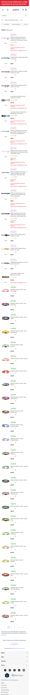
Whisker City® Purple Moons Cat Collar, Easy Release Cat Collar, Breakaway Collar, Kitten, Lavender (18, 39)
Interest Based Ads (5, 689)
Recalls (2, 683)
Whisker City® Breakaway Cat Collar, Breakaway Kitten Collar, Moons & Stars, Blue (18, 194)
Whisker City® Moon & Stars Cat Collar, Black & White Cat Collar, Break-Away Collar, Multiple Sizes (18, 215)
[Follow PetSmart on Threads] (14, 670)
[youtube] (24, 670)
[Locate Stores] (23, 10)
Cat (2, 20)
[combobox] (14, 15)
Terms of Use (3, 685)
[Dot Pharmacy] (17, 675)
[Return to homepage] (16, 10)
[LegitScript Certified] (7, 675)
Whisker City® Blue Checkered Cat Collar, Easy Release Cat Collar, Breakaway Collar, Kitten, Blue (18, 173)
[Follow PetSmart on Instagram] (10, 670)
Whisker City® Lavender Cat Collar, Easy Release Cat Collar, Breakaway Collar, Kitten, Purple (19, 152)
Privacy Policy (4, 687)
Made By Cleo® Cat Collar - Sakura (18, 358)
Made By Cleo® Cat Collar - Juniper (18, 506)
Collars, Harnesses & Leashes (11, 20)
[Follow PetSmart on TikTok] (19, 670)
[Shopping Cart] (26, 10)
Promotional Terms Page (20, 648)
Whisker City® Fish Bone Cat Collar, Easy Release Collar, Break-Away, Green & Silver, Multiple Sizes (18, 132)
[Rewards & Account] (8, 10)
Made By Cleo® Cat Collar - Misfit (18, 480)
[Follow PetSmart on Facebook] (5, 670)
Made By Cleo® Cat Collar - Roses (18, 371)
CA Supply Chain (4, 692)
